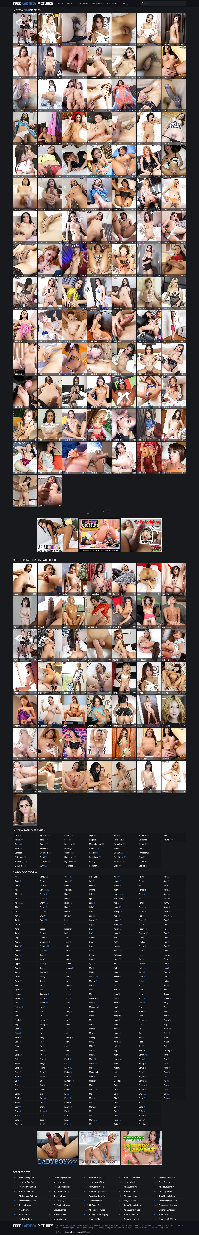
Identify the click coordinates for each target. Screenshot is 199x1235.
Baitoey (19, 998)
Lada (92, 903)
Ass (18, 844)
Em (42, 1016)
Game (43, 1072)
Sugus (167, 894)
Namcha (118, 894)
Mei (91, 1024)
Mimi (92, 1059)
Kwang (93, 890)
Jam (67, 951)
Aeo (17, 885)
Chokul (43, 907)
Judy (67, 1042)
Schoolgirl (119, 844)
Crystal (43, 951)
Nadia (117, 885)
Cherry (44, 903)
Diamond (44, 994)
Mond (93, 1116)
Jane (67, 955)
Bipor (18, 1076)
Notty (117, 1046)
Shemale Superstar (27, 1178)
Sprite (167, 890)
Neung (117, 981)
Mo (91, 1094)
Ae (17, 877)
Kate (67, 1085)
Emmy (44, 1024)
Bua (17, 1116)
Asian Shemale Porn (132, 1205)
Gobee (43, 1111)
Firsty (43, 1059)
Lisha (92, 955)
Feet (67, 840)
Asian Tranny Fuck (131, 1219)
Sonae (142, 1116)
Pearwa (143, 933)
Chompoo (45, 911)
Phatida (143, 942)
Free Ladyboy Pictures (73, 1232)
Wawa (167, 1020)
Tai (166, 929)
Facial (68, 835)
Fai (42, 1033)
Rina (141, 1033)
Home (60, 3)
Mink (92, 1076)
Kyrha (92, 898)
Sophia (142, 1124)
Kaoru (68, 1068)
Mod (91, 1103)
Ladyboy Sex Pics (96, 1182)
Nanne (117, 920)
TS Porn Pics (24, 1214)
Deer (42, 981)
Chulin (44, 916)
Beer (18, 1046)
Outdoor (94, 848)
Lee (92, 916)
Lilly (91, 925)
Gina (42, 1103)
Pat (141, 916)
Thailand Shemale (97, 1178)
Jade (67, 946)
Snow (142, 1098)
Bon (18, 1089)
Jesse (67, 990)
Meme (92, 1029)
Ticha (167, 959)
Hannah (68, 898)
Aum (18, 985)
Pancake (143, 890)
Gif (42, 1081)
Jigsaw (68, 1007)
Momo (92, 1107)
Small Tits (120, 861)
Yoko (167, 1068)
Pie (141, 955)
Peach (143, 929)
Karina (68, 1072)
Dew (42, 990)
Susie (167, 907)
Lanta (93, 911)
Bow (17, 1103)
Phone (142, 946)
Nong (117, 1020)
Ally (17, 907)
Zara (166, 1094)
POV (117, 835)
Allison (19, 903)
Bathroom (20, 857)
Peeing (93, 861)
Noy (116, 1050)
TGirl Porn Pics (60, 1214)
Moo (92, 1124)
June (67, 1050)
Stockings (144, 840)
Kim (66, 1116)
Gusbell (68, 890)
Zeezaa (168, 1098)
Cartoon (44, 890)
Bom (17, 1085)
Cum (43, 857)
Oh (116, 1089)
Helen (68, 903)
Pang (142, 894)
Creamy (44, 946)
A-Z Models (97, 3)
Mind (92, 1068)
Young (168, 840)
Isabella (68, 929)
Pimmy (142, 964)
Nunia (117, 1068)
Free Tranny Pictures (98, 1191)
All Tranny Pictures (97, 1210)
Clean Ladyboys (95, 1201)
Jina (67, 1016)
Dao (43, 955)
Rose (142, 1042)
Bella (18, 1055)
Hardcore (70, 857)
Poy (142, 1007)
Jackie (67, 938)
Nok (116, 1011)
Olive (117, 1103)
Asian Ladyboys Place (98, 1196)
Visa (166, 1007)
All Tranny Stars (130, 1196)
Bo (17, 1081)
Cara (42, 881)
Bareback (21, 853)
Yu (165, 1076)
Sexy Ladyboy (130, 1201)
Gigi (42, 1094)
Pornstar (94, 866)
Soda (142, 1103)
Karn (67, 1076)
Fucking (69, 848)
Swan (167, 911)
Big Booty (21, 861)
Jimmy (68, 1011)
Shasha (143, 1085)
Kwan (92, 885)
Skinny (118, 853)
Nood (117, 1029)
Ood (116, 1111)
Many (93, 985)
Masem (93, 998)
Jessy (67, 998)
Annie (18, 951)
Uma (166, 985)
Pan (142, 885)
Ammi (18, 925)
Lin (91, 933)
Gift (42, 1085)
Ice (66, 920)
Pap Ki (142, 898)
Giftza (43, 1089)
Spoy (166, 885)
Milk (92, 1050)
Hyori (67, 916)
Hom (67, 907)
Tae (166, 925)
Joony (67, 1024)
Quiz (142, 1024)
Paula (142, 925)
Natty (117, 959)
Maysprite (94, 1007)
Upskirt (143, 866)
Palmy (142, 877)
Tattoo (143, 844)
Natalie (117, 946)
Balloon (19, 1007)
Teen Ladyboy (60, 1196)
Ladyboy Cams (112, 3)
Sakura (142, 1050)
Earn (42, 1007)
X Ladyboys (24, 1210)
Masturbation (96, 844)
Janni (67, 959)
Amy (18, 933)
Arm (17, 977)
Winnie (167, 1042)
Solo (118, 866)
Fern (43, 1050)
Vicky (166, 1003)
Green (68, 881)
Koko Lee (93, 877)
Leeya (93, 920)
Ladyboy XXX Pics (26, 1182)
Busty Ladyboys (25, 1219)
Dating (125, 3)
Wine (167, 1037)
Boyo (18, 1111)
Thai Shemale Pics (167, 1196)
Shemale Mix (94, 1219)
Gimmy (43, 1098)
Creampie (46, 853)
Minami (93, 1063)
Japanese (70, 866)
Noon (117, 1042)
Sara (142, 1072)
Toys (142, 857)
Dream (44, 1003)
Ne (116, 964)
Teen (142, 848)
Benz (18, 1068)
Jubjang (68, 1037)
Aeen (18, 881)
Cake (18, 1120)
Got (42, 1124)
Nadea (117, 881)
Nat (116, 942)
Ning (117, 994)
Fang (42, 1037)
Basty (18, 1020)
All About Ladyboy (166, 1187)
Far (42, 1042)
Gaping (69, 853)
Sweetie (168, 916)
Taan (166, 920)
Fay (42, 1046)
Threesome (145, 853)
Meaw (92, 1011)
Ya (165, 1046)
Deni (42, 985)
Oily (116, 1098)
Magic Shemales (61, 1219)
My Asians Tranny (61, 1191)
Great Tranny (164, 1182)
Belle (18, 1059)
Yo (166, 1063)
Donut (43, 998)
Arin (18, 968)
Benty (18, 1063)
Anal (18, 835)
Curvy (43, 866)
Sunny (168, 903)
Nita (116, 998)
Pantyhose (95, 857)
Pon (141, 985)
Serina (143, 1081)
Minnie (92, 1081)
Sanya (142, 1068)
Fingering (69, 844)
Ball (17, 1003)
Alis (17, 898)
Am (17, 911)
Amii (17, 920)
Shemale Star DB (131, 1214)
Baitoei (18, 994)
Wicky (167, 1029)
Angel (18, 938)
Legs (92, 835)
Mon (91, 1111)
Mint (92, 1085)
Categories (83, 3)
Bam (17, 1011)
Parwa (142, 911)
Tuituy (167, 981)
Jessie (67, 994)
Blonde (44, 844)
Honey (68, 911)
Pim (141, 959)
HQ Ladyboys (59, 1201)
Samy (142, 1059)
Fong (42, 1063)
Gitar (42, 1107)
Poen (142, 977)
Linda (92, 938)
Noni (116, 1024)
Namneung (119, 898)
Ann (17, 942)
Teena (167, 951)
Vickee (167, 998)
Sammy (143, 1055)
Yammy (168, 1050)
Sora (166, 877)
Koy (91, 881)
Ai (16, 890)
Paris (142, 907)
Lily (91, 929)
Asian (20, 840)
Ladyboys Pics (60, 1210)
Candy (44, 877)
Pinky (142, 968)
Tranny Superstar (26, 1191)
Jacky (67, 942)
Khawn (68, 1107)
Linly (91, 942)
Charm (43, 894)
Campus (19, 1124)
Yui (166, 1081)
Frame (44, 1068)
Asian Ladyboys (130, 1187)
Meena (93, 1020)
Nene (117, 972)
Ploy (142, 972)
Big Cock (20, 866)
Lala (91, 907)
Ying (166, 1059)
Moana (93, 1098)
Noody (117, 1033)
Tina (166, 964)
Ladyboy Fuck (129, 1182)
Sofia (142, 1107)
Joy (66, 1029)
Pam (141, 881)
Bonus (18, 1094)
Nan (116, 903)
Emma (44, 1020)
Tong (166, 968)
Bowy (18, 1107)
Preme (142, 1016)
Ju (66, 1033)
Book (18, 1098)
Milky (92, 1055)
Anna (18, 946)
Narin (117, 933)
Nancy (118, 911)
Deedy (43, 977)
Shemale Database (167, 1210)
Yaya (166, 1055)
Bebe (18, 1037)
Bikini (44, 840)
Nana (117, 907)
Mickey (93, 1037)
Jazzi (67, 977)
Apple (18, 964)
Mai (91, 968)
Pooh (142, 998)
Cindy (43, 920)
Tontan (167, 972)
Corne (43, 933)
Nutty (117, 1076)
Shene (142, 1089)
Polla (141, 981)
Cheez (43, 898)
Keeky (67, 1098)
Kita (66, 1120)
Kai (67, 1063)
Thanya (168, 955)
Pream (142, 1011)
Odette (117, 1081)
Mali (91, 972)
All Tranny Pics (95, 1205)
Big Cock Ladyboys (62, 1205)
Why (166, 1024)
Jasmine (69, 968)
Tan (166, 938)
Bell (18, 1050)
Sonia (142, 1120)
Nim (117, 990)
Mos (117, 877)
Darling (43, 964)
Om (117, 1107)
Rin (141, 1029)
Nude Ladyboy (165, 1214)
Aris (17, 972)
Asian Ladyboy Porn (27, 1201)
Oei (116, 1085)
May (92, 1003)
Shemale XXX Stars (167, 1219)
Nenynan (118, 977)
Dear (42, 968)
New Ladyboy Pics (96, 1187)
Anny (18, 955)
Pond (142, 990)
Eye (42, 1029)
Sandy (142, 1063)
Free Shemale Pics (62, 1187)
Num (117, 1055)
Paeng (117, 1120)
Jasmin (68, 964)
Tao (166, 942)
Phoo (142, 951)
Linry (92, 946)
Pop (142, 1003)
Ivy (66, 933)
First (43, 1055)
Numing (118, 1059)
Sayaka (143, 1076)
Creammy (45, 942)
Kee (66, 1094)
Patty (142, 920)
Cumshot (45, 861)
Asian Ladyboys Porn (168, 1201)
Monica (93, 1120)
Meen (92, 1016)
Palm (117, 1124)
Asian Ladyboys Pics (62, 1178)
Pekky (142, 938)
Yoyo (167, 1072)
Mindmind (94, 1072)
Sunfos (167, 898)
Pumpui (143, 1020)
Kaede (67, 1059)
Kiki (66, 1111)
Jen (66, 981)
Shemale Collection (132, 1178)
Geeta (43, 1076)
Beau (18, 1029)
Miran (93, 1089)
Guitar (68, 885)
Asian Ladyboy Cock (132, 1210)
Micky (92, 1042)
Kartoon (69, 1081)
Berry (18, 1072)
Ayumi (18, 990)
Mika (92, 1046)
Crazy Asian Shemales (168, 1205)
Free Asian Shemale (27, 1187)
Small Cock (120, 857)
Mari (92, 990)
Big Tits (45, 835)
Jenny (68, 985)
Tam (166, 933)
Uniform (143, 861)
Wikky (167, 1033)
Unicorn (168, 994)
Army (18, 981)
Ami (17, 916)
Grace (68, 877)
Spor (166, 881)
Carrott (43, 885)
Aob (17, 959)
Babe (18, 848)
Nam (117, 890)
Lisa (92, 951)
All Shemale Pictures (28, 1196)
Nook (117, 1037)
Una (166, 990)
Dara (42, 959)
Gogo (43, 1120)
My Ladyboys (59, 1182)
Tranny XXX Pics (131, 1191)
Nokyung (118, 1016)
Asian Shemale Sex (167, 1178)
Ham (67, 894)
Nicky (117, 985)
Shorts (118, 848)
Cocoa (43, 929)
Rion (141, 1037)
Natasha (118, 951)
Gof (42, 1116)
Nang (117, 916)
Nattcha (118, 955)
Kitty (67, 1124)
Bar (17, 1016)
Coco (43, 925)
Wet (166, 835)
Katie (67, 1089)
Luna (92, 959)
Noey (117, 1003)
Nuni (116, 1063)
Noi (116, 1007)
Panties (93, 853)
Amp (18, 929)
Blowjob (45, 848)
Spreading (145, 835)
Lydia (92, 964)
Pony (142, 994)
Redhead (119, 840)
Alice (18, 894)
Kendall (68, 1103)
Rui (141, 1046)
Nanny (118, 925)
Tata (167, 946)
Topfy (167, 977)
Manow (93, 981)
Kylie (92, 894)
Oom (117, 1116)
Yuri (166, 1089)
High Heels (70, 861)
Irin (66, 925)
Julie (67, 1046)
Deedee (44, 972)
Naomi (117, 929)
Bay (17, 1024)
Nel (116, 968)
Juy (66, 1055)
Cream (43, 938)
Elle (42, 1011)
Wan (166, 1016)
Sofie (142, 1111)
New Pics (70, 3)
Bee (18, 1042)
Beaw (18, 1033)
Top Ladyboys (25, 1205)
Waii (166, 1011)
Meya (92, 1033)
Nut (117, 1072)
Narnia (117, 938)
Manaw (93, 977)
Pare (141, 903)
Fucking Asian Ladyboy (98, 1214)
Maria (92, 994)
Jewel (67, 1003)
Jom (67, 1020)
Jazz (67, 972)
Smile (142, 1094)
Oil (116, 1094)
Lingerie (94, 840)
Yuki (166, 1085)
